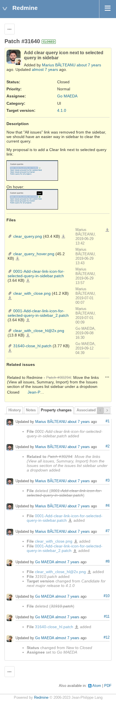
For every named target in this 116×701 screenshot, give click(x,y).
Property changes (56, 410)
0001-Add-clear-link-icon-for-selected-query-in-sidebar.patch (36, 273)
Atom (96, 686)
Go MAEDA (67, 96)
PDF (107, 686)
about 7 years (89, 65)
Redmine (41, 698)
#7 (108, 531)
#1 (108, 421)
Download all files (107, 230)
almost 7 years (45, 69)
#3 (108, 480)
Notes (31, 410)
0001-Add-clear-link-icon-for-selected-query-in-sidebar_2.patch (38, 313)
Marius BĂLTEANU (58, 65)
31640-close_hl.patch (32, 346)
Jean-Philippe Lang (45, 392)
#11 (107, 617)
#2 (108, 446)
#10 (107, 596)
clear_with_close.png (32, 293)
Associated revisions (95, 410)
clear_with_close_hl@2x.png (38, 330)
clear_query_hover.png (33, 254)
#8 (108, 562)
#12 (107, 637)
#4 (108, 506)
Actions (107, 377)
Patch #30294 (58, 377)
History (14, 410)
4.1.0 (61, 110)
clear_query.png (27, 236)
